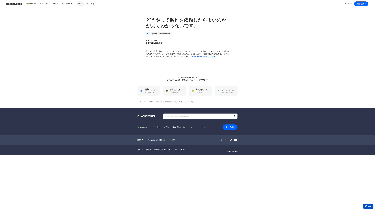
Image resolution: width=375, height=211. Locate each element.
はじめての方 (32, 3)
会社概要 (140, 149)
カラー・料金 (44, 3)
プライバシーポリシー (179, 149)
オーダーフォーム (196, 56)
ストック (89, 3)
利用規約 (148, 149)
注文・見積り (361, 4)
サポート (80, 3)
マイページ (348, 3)
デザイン (55, 3)
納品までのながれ (209, 56)
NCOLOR (172, 140)
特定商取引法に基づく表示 (162, 149)
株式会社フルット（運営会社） (157, 140)
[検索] (235, 116)
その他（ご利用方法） (165, 33)
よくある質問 (153, 33)
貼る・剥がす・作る (68, 3)
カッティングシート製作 (144, 102)
